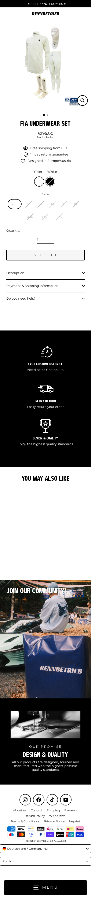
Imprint (74, 821)
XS (28, 204)
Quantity (13, 231)
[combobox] (45, 848)
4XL (59, 216)
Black (50, 181)
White (39, 181)
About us (19, 810)
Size (45, 194)
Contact (37, 810)
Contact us (54, 370)
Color (45, 172)
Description (15, 273)
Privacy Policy (54, 821)
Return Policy (35, 816)
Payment (71, 810)
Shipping (53, 810)
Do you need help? (21, 298)
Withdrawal (57, 816)
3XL (44, 216)
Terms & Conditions (25, 821)
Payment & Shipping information (32, 286)
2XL (30, 216)
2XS (14, 204)
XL (76, 204)
